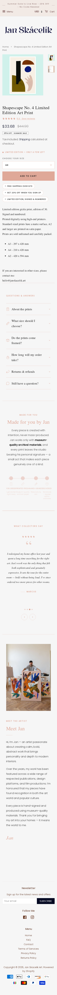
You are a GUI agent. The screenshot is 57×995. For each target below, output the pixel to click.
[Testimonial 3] (29, 609)
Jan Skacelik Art (33, 967)
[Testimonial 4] (32, 609)
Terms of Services (28, 948)
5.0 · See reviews (26, 118)
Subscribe (46, 901)
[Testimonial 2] (27, 609)
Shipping (24, 139)
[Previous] (24, 617)
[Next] (32, 617)
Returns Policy (28, 957)
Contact (28, 944)
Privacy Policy (28, 953)
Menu (9, 11)
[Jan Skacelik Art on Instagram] (32, 917)
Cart (52, 11)
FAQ (28, 939)
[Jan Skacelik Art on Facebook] (25, 917)
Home (5, 46)
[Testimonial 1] (24, 609)
